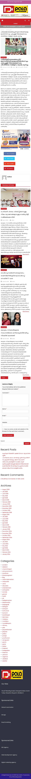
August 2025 (5, 514)
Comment (5, 393)
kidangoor (5, 606)
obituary (4, 625)
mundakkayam (6, 623)
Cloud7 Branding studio (15, 777)
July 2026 (5, 491)
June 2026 (5, 493)
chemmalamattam (8, 579)
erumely (4, 592)
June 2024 (5, 544)
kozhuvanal (5, 611)
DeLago (3, 715)
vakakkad (5, 659)
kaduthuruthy (6, 602)
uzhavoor (5, 654)
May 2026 (5, 496)
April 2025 (5, 523)
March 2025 (5, 525)
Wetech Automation (7, 707)
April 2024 (5, 548)
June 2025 (5, 519)
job (3, 598)
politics (4, 634)
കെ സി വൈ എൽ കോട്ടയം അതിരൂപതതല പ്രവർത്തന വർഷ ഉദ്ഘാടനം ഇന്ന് (5, 378)
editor (13, 67)
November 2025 (6, 508)
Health (4, 596)
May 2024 (5, 546)
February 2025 (6, 527)
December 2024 (7, 531)
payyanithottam (7, 629)
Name (4, 409)
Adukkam (5, 567)
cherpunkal (5, 581)
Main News (5, 617)
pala (3, 627)
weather (4, 661)
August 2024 (6, 539)
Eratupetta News (20, 691)
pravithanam (6, 638)
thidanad (5, 652)
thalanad (5, 648)
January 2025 (6, 529)
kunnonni (5, 613)
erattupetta (5, 590)
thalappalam (6, 650)
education (5, 586)
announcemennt (7, 571)
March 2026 (5, 500)
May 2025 (5, 521)
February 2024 (6, 552)
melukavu (5, 619)
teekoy (4, 646)
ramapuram (5, 640)
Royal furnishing (6, 722)
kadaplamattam (7, 600)
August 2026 (6, 489)
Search (3, 441)
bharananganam (7, 575)
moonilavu (5, 621)
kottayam (3, 57)
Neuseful (8, 693)
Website (4, 422)
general (4, 594)
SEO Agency (4, 747)
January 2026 (6, 504)
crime (4, 584)
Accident (5, 565)
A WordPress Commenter (8, 479)
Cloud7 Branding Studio (8, 691)
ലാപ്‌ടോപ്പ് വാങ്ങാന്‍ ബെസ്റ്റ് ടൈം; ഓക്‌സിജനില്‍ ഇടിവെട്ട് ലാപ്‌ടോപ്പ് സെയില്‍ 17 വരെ (13, 275)
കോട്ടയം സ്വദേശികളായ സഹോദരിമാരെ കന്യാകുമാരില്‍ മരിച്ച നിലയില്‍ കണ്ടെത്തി (14, 333)
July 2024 (5, 542)
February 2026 (6, 502)
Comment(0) (20, 67)
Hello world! (21, 479)
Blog (3, 577)
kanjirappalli (5, 604)
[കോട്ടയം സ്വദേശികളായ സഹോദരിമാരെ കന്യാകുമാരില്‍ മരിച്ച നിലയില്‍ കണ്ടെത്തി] (11, 318)
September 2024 (7, 537)
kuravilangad (6, 615)
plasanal (4, 631)
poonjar (4, 636)
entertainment (6, 588)
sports (4, 644)
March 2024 (5, 550)
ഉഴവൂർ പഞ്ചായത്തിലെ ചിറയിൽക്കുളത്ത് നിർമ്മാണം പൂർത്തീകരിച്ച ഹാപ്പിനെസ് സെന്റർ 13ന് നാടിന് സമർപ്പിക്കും (27, 378)
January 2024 (6, 554)
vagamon (5, 657)
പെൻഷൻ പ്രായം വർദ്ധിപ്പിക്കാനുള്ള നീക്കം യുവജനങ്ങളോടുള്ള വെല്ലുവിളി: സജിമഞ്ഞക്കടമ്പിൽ (15, 214)
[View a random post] (28, 20)
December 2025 (7, 506)
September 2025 (7, 512)
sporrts (4, 642)
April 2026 (5, 498)
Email (4, 415)
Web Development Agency (9, 755)
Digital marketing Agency (8, 762)
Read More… (26, 254)
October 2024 (6, 535)
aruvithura (5, 573)
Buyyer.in (14, 693)
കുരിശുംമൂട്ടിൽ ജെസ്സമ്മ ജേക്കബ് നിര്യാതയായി (15, 464)
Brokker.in (21, 693)
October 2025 (6, 510)
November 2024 (7, 533)
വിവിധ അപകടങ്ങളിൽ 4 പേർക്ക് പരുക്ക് (14, 26)
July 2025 (5, 516)
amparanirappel (7, 569)
